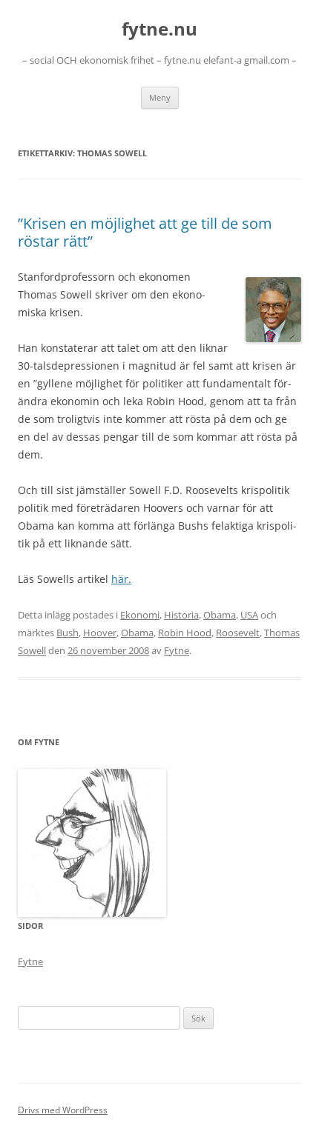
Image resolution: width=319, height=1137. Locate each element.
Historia (181, 614)
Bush (67, 632)
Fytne (176, 650)
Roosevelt (238, 632)
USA (249, 614)
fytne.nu (159, 29)
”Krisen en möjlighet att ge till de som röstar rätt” (145, 232)
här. (121, 579)
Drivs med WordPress (63, 1110)
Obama (219, 614)
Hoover (99, 632)
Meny (160, 97)
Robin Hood (184, 632)
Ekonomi (140, 614)
